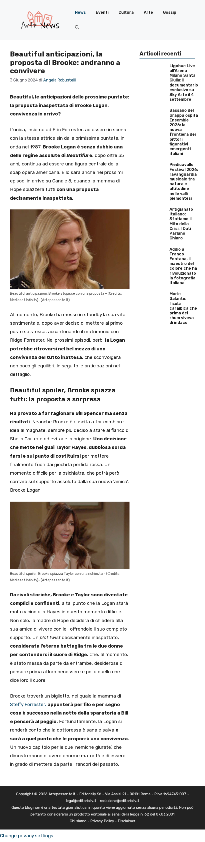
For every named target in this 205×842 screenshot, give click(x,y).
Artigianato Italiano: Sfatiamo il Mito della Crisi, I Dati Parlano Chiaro (181, 223)
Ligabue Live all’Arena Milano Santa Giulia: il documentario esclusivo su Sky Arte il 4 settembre (184, 82)
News (80, 12)
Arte (148, 12)
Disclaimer (126, 821)
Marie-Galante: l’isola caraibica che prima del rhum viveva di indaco (183, 308)
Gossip (169, 12)
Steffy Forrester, (28, 704)
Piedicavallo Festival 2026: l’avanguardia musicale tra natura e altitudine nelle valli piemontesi (184, 181)
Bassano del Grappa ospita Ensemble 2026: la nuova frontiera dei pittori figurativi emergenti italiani (184, 132)
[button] (77, 27)
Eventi (102, 12)
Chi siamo (78, 821)
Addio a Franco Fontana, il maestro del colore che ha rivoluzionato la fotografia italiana (183, 266)
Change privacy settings (26, 836)
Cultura (126, 12)
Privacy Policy (102, 821)
